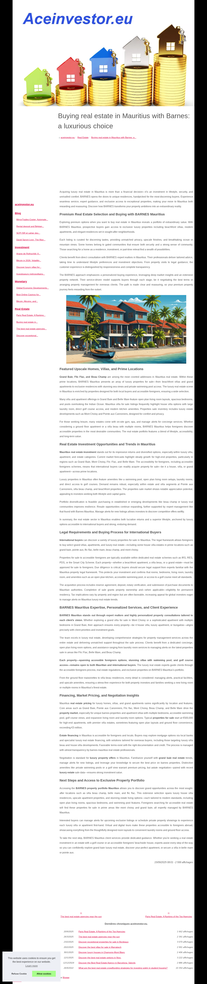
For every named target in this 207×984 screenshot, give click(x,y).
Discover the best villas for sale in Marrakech (99, 947)
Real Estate (82, 137)
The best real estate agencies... (31, 328)
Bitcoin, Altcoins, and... (27, 301)
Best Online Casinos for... (28, 294)
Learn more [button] (31, 966)
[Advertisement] (126, 162)
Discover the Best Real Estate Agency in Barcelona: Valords (106, 963)
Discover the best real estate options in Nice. (99, 958)
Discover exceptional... (27, 335)
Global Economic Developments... (32, 288)
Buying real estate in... (27, 322)
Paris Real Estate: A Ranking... (30, 315)
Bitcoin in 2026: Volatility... (28, 260)
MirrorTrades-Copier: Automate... (32, 219)
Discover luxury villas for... (28, 267)
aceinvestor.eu (68, 137)
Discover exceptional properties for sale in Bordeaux (103, 942)
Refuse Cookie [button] (19, 973)
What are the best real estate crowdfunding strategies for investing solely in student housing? (123, 968)
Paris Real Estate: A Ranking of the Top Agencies (168, 916)
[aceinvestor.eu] (103, 53)
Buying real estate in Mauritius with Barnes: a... (113, 137)
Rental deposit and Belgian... (30, 226)
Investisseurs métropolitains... (30, 274)
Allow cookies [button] (44, 973)
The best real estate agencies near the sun (81, 916)
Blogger (66, 977)
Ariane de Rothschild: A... (28, 253)
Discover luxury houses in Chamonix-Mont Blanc (101, 952)
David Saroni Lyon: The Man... (30, 239)
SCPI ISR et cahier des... (28, 233)
